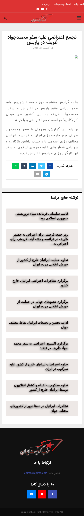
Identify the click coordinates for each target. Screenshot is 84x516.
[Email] (31, 494)
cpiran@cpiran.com (35, 472)
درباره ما (46, 4)
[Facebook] (52, 494)
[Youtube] (42, 494)
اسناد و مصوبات (62, 4)
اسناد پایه (79, 4)
